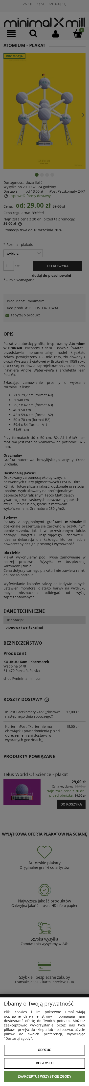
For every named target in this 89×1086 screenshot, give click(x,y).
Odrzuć (44, 1050)
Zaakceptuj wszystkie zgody (44, 1076)
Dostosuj (44, 1063)
